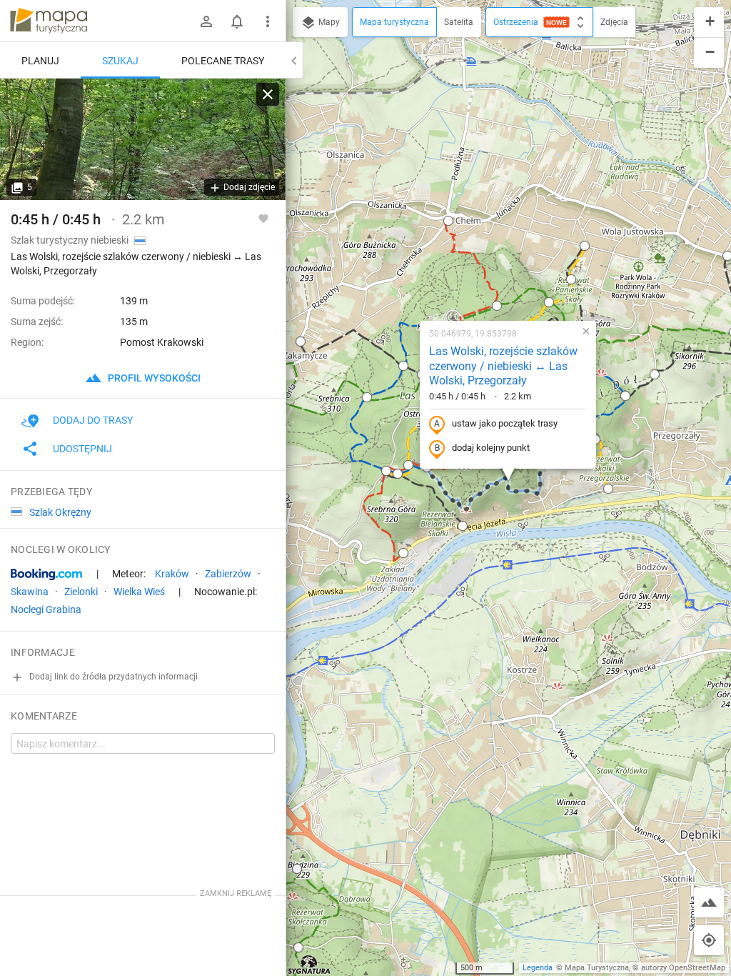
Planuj (40, 60)
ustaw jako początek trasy (505, 423)
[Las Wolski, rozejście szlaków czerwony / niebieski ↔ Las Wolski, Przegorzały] (143, 139)
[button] (367, 397)
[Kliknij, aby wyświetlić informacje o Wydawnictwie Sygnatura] (309, 965)
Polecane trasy (222, 60)
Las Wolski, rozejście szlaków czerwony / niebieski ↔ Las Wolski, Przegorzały (503, 366)
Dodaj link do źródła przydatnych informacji (112, 677)
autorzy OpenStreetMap (683, 967)
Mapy (328, 22)
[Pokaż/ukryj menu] (267, 21)
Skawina (30, 591)
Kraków (172, 573)
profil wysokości (153, 378)
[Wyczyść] (267, 94)
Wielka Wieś (139, 591)
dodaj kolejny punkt (491, 447)
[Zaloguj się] (206, 21)
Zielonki (81, 591)
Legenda (538, 967)
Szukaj (120, 60)
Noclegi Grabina (46, 609)
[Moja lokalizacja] (709, 940)
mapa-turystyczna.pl (48, 20)
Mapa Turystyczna (597, 967)
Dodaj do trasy (93, 420)
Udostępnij (82, 448)
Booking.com (46, 574)
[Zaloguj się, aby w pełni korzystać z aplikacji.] (263, 218)
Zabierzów (228, 573)
